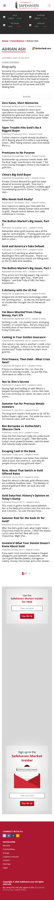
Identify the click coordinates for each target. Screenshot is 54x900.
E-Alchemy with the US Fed (19, 290)
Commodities (9, 849)
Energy (6, 853)
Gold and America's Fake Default (23, 246)
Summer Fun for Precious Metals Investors (23, 405)
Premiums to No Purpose (18, 152)
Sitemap (6, 864)
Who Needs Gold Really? (17, 199)
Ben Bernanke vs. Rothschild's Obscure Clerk (21, 427)
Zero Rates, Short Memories (20, 103)
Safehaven (9, 842)
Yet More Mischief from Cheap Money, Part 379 (21, 313)
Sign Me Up (27, 616)
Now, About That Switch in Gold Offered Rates (22, 472)
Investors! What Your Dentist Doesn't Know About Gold (26, 544)
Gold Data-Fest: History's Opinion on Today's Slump (25, 497)
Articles (27, 96)
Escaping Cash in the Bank (19, 451)
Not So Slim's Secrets (15, 382)
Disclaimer (40, 887)
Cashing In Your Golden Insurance (24, 337)
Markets (6, 845)
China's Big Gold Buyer (16, 174)
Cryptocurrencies (11, 856)
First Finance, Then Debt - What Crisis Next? (26, 360)
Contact (6, 860)
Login (5, 867)
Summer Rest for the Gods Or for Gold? (23, 519)
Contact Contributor (10, 62)
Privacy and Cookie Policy (14, 889)
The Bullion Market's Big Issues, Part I (26, 268)
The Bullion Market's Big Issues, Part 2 (25, 222)
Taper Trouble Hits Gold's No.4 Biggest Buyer (21, 129)
